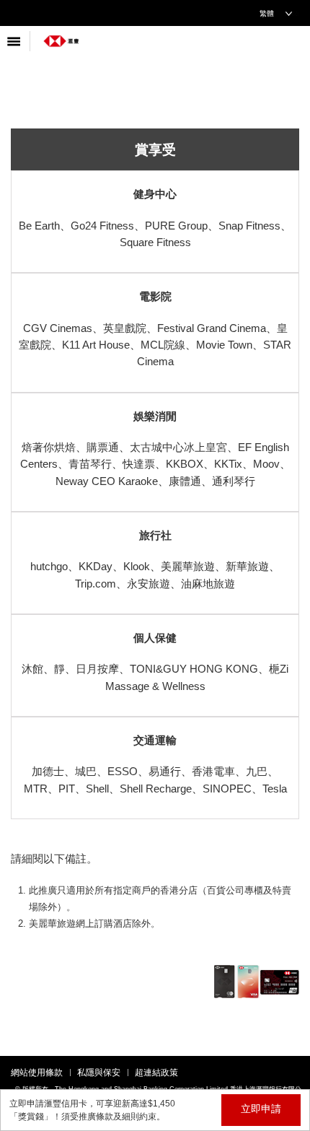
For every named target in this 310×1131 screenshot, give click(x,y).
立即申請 (261, 1108)
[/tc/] (61, 36)
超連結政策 (156, 1072)
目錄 (15, 41)
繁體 (267, 13)
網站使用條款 (37, 1072)
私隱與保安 (98, 1072)
